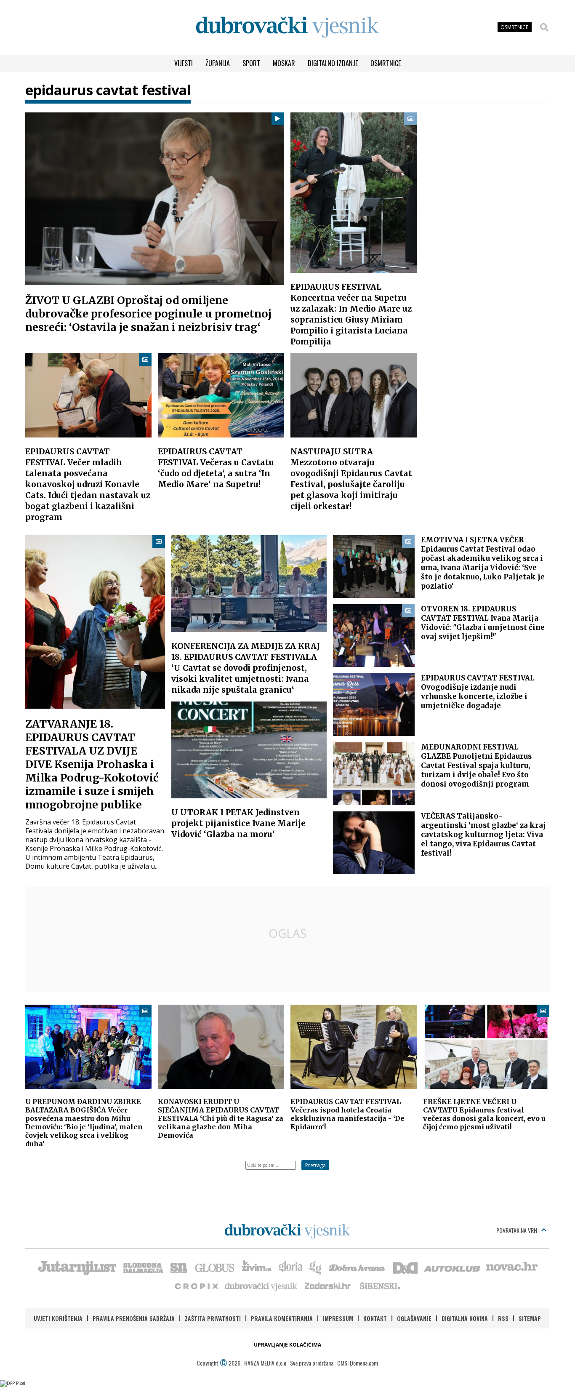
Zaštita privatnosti (213, 1318)
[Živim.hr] (257, 1267)
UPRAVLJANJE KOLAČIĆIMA (287, 1344)
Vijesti (183, 63)
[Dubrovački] (287, 27)
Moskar (284, 63)
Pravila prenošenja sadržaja (134, 1318)
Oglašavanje (414, 1318)
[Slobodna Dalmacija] (143, 1267)
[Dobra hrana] (357, 1267)
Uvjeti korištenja (58, 1318)
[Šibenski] (379, 1285)
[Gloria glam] (316, 1267)
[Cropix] (196, 1285)
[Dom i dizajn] (405, 1267)
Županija (217, 63)
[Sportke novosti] (179, 1267)
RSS (503, 1318)
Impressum (338, 1318)
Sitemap (530, 1318)
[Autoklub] (452, 1267)
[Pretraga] (544, 27)
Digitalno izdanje (333, 63)
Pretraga (315, 1165)
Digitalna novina (465, 1318)
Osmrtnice (385, 63)
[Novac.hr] (512, 1267)
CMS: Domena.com (357, 1362)
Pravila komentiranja (282, 1318)
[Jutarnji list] (76, 1267)
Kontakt (375, 1318)
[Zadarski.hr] (328, 1285)
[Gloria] (290, 1267)
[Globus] (215, 1267)
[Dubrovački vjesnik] (261, 1285)
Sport (251, 63)
